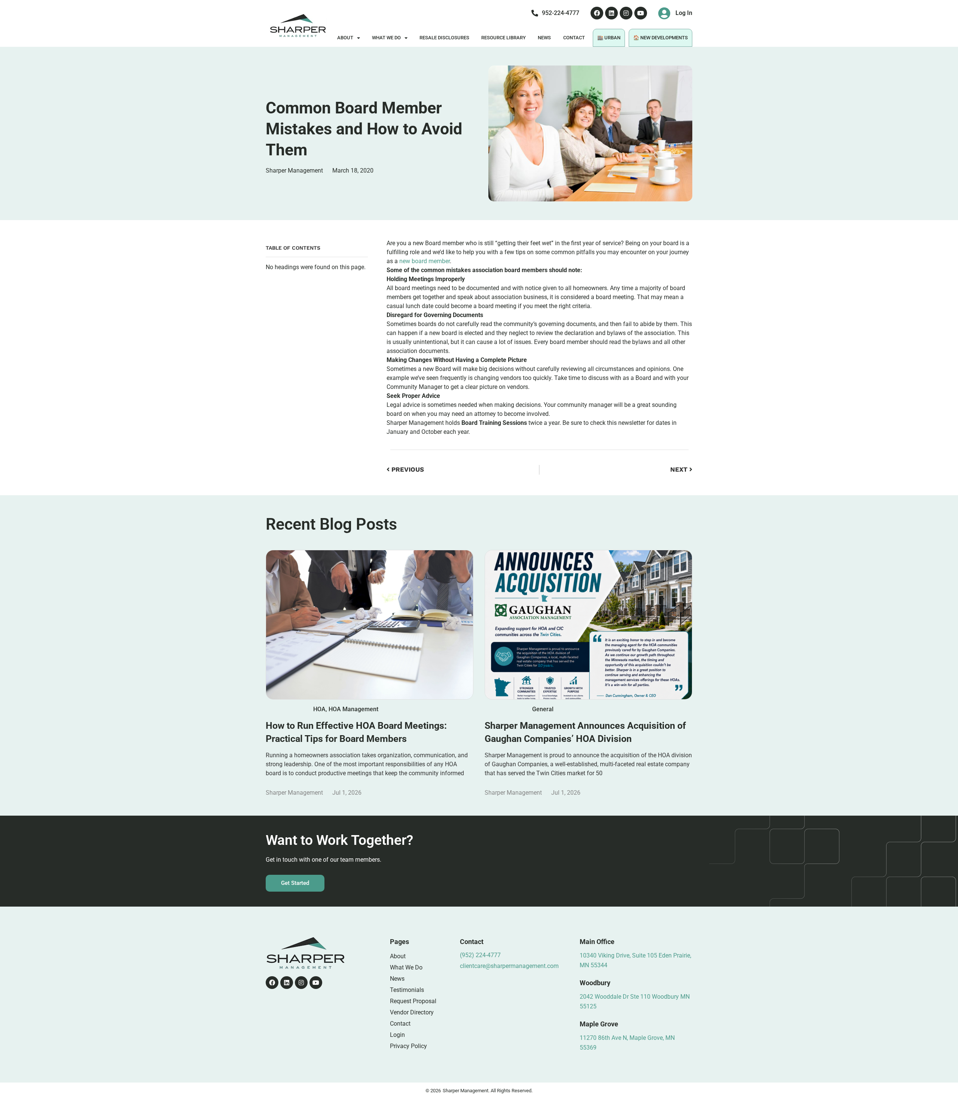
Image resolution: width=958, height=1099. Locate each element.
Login (397, 1034)
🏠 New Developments (660, 37)
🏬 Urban (608, 37)
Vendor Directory (412, 1012)
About (345, 37)
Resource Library (503, 37)
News (544, 37)
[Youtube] (640, 13)
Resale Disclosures (444, 37)
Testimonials (407, 989)
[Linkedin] (611, 13)
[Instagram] (626, 13)
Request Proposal (413, 1001)
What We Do (386, 37)
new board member (424, 261)
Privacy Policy (408, 1046)
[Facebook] (597, 13)
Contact (574, 37)
